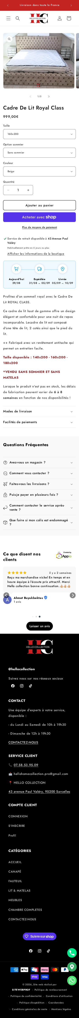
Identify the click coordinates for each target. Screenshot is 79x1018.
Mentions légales (61, 1009)
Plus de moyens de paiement (39, 227)
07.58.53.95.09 (26, 765)
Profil (12, 835)
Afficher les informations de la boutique (35, 254)
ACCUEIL (14, 862)
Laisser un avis (39, 626)
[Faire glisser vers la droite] (49, 96)
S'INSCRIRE (16, 826)
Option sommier (13, 144)
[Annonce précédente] (7, 5)
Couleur (8, 163)
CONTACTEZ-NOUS (23, 742)
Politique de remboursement (51, 989)
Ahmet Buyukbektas (28, 598)
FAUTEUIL (15, 881)
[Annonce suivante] (71, 5)
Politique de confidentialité (26, 996)
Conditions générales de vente (29, 1009)
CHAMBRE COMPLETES (25, 910)
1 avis (17, 602)
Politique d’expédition (31, 1002)
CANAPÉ (14, 871)
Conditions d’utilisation (59, 996)
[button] (8, 18)
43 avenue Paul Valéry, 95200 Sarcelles (39, 791)
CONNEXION (18, 816)
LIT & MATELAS (19, 890)
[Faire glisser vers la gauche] (30, 96)
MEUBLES (15, 900)
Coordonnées (56, 1002)
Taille (6, 126)
